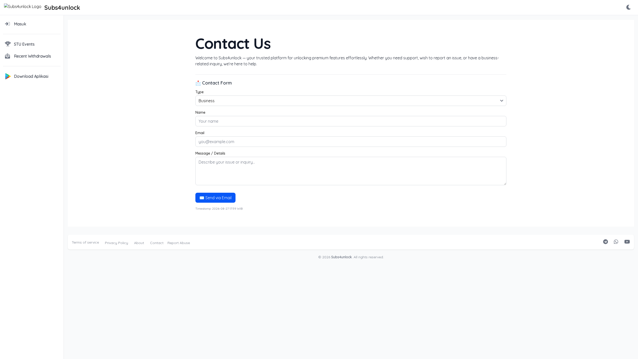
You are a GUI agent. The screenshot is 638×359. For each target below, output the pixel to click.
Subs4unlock (341, 257)
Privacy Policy (116, 243)
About (139, 243)
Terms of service (85, 242)
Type (199, 92)
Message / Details (210, 153)
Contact (156, 243)
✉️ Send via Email (215, 197)
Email (199, 133)
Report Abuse (178, 243)
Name (200, 112)
